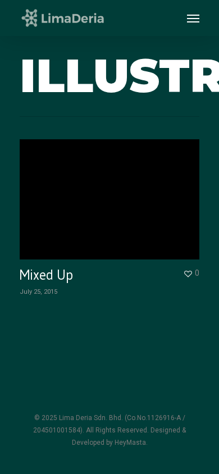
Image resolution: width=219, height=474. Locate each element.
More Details (112, 191)
